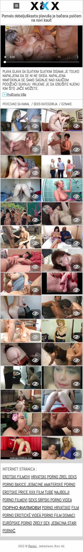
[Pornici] (45, 5)
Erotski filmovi (16, 476)
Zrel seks (68, 476)
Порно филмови (22, 507)
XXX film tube (41, 492)
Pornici (32, 546)
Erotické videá (28, 515)
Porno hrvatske (56, 507)
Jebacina (59, 523)
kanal (25, 104)
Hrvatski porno (45, 476)
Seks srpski (39, 500)
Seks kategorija (46, 104)
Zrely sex (41, 523)
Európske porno (17, 523)
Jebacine (35, 484)
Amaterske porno (59, 484)
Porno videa (61, 500)
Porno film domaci (58, 515)
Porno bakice (15, 484)
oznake (66, 104)
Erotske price (16, 492)
